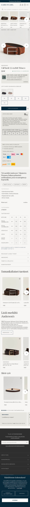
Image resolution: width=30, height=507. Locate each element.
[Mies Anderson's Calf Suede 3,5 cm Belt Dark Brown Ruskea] (4, 17)
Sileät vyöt (13, 30)
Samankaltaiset (14, 272)
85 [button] (4, 99)
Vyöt (8, 30)
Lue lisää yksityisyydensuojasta (15, 446)
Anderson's (3, 24)
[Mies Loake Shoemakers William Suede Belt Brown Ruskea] (14, 17)
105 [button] (4, 103)
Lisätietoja (25, 82)
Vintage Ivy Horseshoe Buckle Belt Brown (23, 26)
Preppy (24, 185)
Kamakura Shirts (23, 24)
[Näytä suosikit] (22, 5)
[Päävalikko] (27, 6)
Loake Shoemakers (14, 24)
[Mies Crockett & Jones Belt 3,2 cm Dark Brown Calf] (13, 389)
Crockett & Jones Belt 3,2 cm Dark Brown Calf (12, 403)
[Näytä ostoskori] (25, 5)
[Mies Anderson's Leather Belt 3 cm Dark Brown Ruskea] (11, 349)
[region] (15, 420)
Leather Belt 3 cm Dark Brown (10, 364)
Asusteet (3, 30)
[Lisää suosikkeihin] (19, 280)
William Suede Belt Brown (13, 26)
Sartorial (17, 185)
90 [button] (11, 99)
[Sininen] (4, 93)
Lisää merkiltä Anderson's (9, 315)
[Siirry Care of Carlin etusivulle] (7, 5)
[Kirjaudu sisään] (20, 6)
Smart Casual (8, 185)
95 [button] (18, 99)
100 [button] (25, 99)
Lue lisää (19, 488)
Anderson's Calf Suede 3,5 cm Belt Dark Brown (11, 303)
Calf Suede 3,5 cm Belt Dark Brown (4, 26)
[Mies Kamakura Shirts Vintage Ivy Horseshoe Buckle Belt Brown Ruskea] (23, 17)
